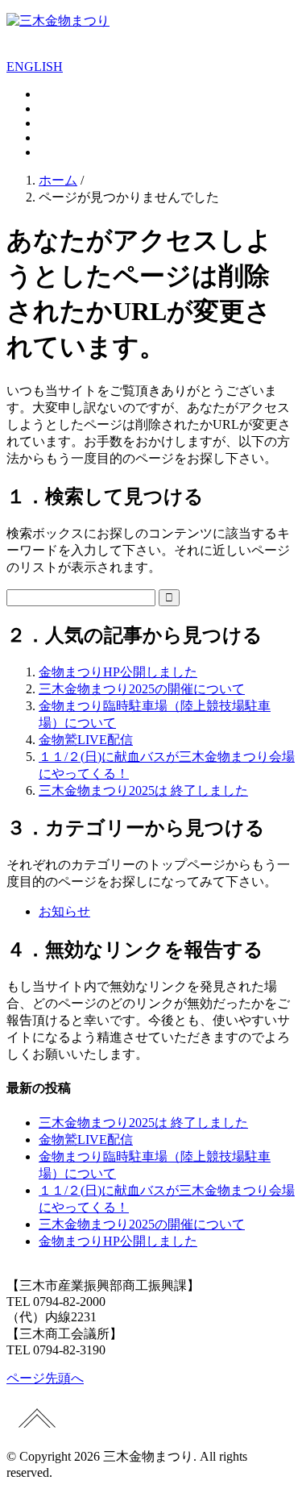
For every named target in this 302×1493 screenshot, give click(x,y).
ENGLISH (34, 66)
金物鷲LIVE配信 (86, 739)
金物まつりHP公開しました (118, 672)
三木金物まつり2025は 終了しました (143, 790)
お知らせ (64, 911)
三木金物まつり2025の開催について (142, 689)
